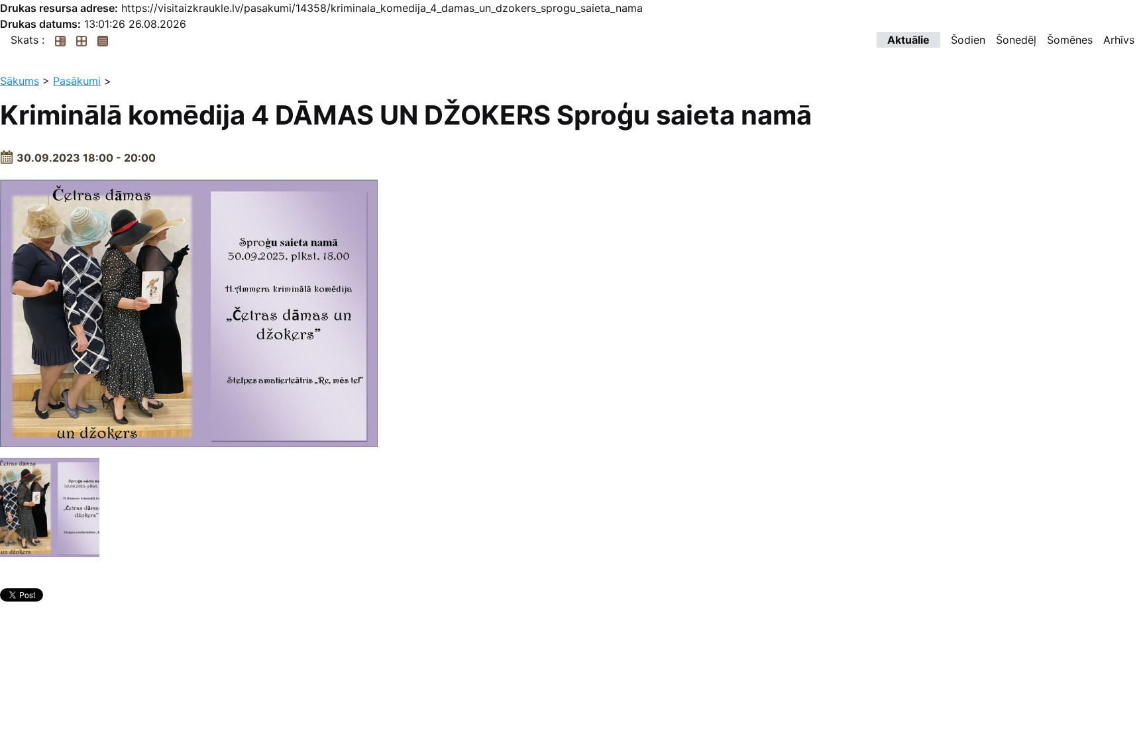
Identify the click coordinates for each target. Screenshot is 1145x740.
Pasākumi (77, 80)
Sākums (19, 80)
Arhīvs (1118, 39)
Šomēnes (1070, 39)
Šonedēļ (1016, 39)
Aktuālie (908, 39)
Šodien (968, 39)
